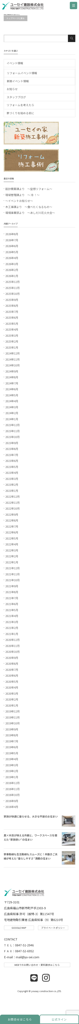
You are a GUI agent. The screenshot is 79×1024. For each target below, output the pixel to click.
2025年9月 (11, 300)
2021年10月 (12, 580)
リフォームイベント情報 (22, 73)
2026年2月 (11, 270)
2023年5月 (11, 467)
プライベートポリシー (53, 927)
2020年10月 (12, 652)
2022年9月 (11, 514)
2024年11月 (12, 359)
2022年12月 (12, 496)
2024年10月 (12, 365)
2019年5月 (11, 753)
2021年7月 (11, 598)
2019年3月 (11, 765)
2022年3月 (11, 550)
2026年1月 (11, 276)
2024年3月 (11, 407)
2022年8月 (11, 520)
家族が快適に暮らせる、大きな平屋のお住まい (31, 816)
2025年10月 (12, 294)
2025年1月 (11, 347)
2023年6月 (11, 461)
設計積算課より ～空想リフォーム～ (28, 189)
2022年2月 (11, 556)
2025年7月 (11, 312)
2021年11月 (12, 574)
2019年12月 (12, 711)
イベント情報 (15, 63)
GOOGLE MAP (19, 927)
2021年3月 (11, 622)
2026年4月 (11, 258)
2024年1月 (11, 419)
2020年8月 (11, 663)
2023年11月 (12, 431)
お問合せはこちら (20, 1019)
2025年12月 (12, 282)
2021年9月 (11, 586)
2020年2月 (11, 699)
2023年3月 (11, 479)
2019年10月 (12, 723)
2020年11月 (12, 646)
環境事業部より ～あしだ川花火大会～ (30, 213)
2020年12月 (12, 640)
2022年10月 (12, 508)
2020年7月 (11, 670)
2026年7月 (11, 240)
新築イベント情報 (18, 81)
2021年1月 (11, 634)
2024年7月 (11, 383)
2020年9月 (11, 658)
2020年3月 (11, 693)
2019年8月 (11, 735)
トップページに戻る (15, 18)
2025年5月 (11, 323)
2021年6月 (11, 604)
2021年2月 (11, 628)
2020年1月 (11, 705)
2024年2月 (11, 413)
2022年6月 (11, 532)
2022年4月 (11, 544)
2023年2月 (11, 484)
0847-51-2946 (24, 945)
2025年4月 (11, 329)
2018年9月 (11, 801)
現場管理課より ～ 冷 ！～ (22, 195)
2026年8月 (11, 234)
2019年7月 (11, 741)
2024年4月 (11, 401)
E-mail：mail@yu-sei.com (21, 957)
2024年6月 (11, 389)
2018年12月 (12, 783)
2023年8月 (11, 449)
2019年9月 (11, 729)
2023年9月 (11, 443)
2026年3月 (11, 264)
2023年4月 (11, 473)
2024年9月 (11, 371)
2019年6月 (11, 747)
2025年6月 (11, 317)
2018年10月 (12, 795)
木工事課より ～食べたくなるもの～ (28, 207)
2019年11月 (12, 717)
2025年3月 (11, 335)
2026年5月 (11, 252)
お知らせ (12, 89)
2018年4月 (11, 807)
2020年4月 (11, 687)
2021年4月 (11, 616)
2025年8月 (11, 305)
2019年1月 (11, 777)
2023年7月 (11, 455)
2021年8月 (11, 592)
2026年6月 (11, 246)
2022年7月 (11, 526)
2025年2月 (11, 341)
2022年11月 (12, 502)
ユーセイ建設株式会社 (24, 6)
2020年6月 (11, 675)
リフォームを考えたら (20, 105)
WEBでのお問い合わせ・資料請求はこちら (37, 965)
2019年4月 (11, 759)
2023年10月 (12, 437)
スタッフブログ (16, 97)
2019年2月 (11, 771)
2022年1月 (11, 562)
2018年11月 (12, 789)
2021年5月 (11, 610)
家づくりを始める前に (20, 113)
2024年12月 (12, 353)
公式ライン (59, 1019)
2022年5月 (11, 538)
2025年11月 (12, 288)
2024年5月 (11, 395)
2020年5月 (11, 681)
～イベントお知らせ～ (19, 201)
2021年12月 (12, 568)
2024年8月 (11, 377)
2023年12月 (12, 425)
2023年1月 (11, 491)
